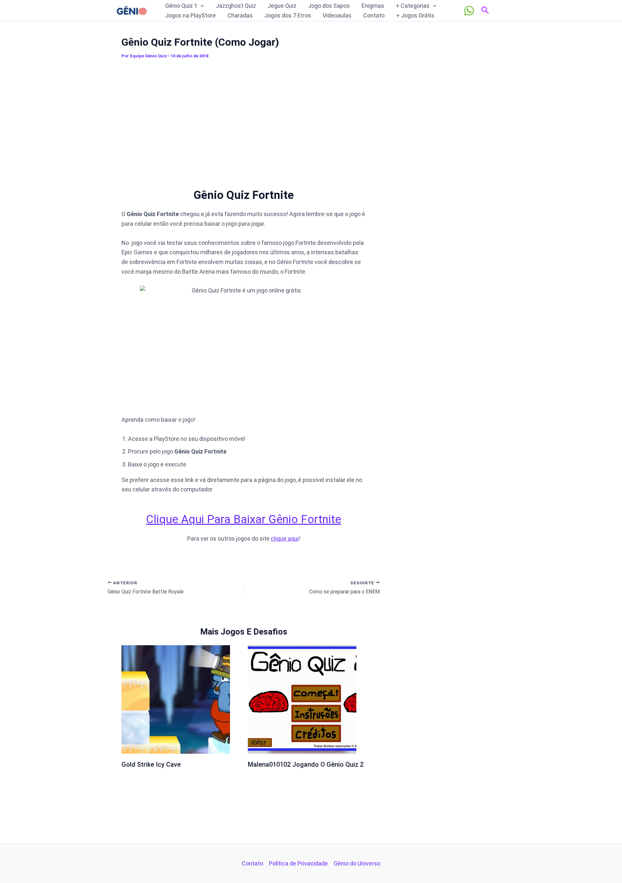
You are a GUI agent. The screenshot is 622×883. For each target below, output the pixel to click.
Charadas (240, 15)
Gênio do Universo (357, 863)
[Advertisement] (244, 119)
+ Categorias (413, 5)
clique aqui (285, 538)
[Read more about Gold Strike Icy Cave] (175, 698)
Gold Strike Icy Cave (151, 764)
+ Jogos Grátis (415, 15)
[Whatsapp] (469, 10)
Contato (374, 15)
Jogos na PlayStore (190, 15)
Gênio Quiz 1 (181, 5)
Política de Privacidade (298, 863)
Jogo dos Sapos (329, 5)
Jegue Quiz (282, 5)
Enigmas (373, 5)
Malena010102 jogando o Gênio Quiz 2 (305, 764)
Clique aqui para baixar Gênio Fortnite (243, 519)
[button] (200, 6)
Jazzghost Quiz (236, 5)
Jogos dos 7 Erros (287, 15)
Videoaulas (337, 15)
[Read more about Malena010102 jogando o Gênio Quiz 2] (302, 698)
